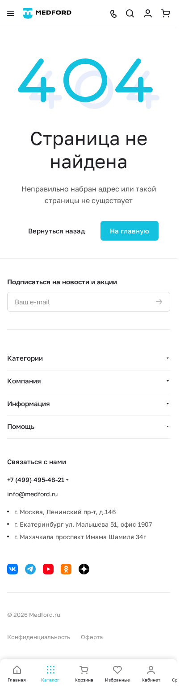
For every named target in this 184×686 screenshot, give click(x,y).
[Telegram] (30, 569)
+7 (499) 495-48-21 (35, 479)
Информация (28, 403)
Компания (24, 381)
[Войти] (147, 13)
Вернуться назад (56, 231)
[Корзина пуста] (165, 13)
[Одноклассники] (66, 569)
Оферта (92, 636)
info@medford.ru (32, 494)
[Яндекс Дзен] (84, 569)
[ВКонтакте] (12, 569)
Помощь (20, 426)
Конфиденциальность (38, 636)
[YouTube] (48, 569)
